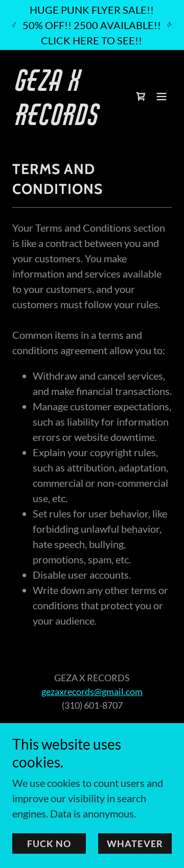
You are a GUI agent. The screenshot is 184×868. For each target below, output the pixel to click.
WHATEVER (135, 843)
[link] (68, 121)
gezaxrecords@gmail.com (92, 691)
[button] (161, 96)
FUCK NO (49, 843)
